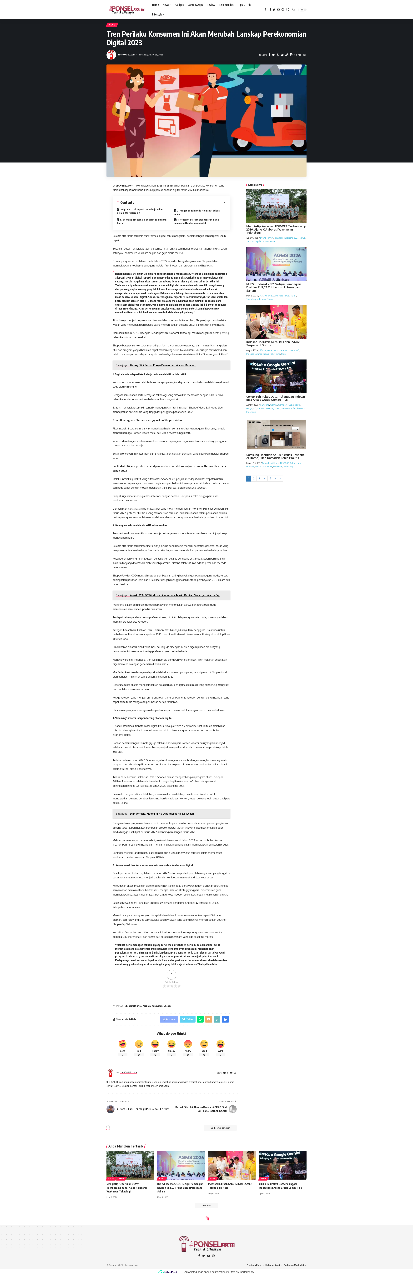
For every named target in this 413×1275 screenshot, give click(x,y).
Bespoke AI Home (270, 463)
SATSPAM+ (298, 408)
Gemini (273, 404)
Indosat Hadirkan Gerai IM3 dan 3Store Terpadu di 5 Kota (273, 343)
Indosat (279, 295)
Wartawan (270, 241)
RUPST (293, 295)
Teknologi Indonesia (256, 299)
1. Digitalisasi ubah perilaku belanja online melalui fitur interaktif (140, 211)
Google (296, 404)
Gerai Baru (284, 350)
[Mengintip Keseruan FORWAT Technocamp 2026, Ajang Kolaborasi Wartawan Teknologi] (130, 1165)
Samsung (288, 466)
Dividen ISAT (268, 295)
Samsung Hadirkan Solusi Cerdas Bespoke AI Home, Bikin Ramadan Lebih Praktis (275, 456)
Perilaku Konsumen (152, 1005)
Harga (249, 408)
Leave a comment (222, 1128)
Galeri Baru (272, 350)
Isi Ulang (270, 408)
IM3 (255, 408)
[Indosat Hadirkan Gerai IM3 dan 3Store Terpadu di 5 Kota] (232, 1165)
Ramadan (277, 466)
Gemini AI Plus (285, 404)
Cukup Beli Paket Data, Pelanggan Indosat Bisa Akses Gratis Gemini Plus (275, 398)
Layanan (258, 353)
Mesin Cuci (260, 466)
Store (284, 353)
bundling (264, 404)
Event (263, 237)
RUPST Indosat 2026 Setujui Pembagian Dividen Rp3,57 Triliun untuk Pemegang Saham (273, 287)
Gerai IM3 (294, 350)
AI (261, 295)
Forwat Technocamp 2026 (286, 237)
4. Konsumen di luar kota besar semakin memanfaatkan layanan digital (196, 221)
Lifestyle (250, 466)
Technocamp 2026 (255, 241)
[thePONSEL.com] (126, 10)
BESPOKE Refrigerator (290, 463)
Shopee (171, 185)
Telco (270, 299)
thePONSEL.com (126, 54)
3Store (263, 350)
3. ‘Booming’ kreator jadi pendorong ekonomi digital (141, 221)
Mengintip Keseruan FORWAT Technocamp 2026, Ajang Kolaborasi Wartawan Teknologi (276, 229)
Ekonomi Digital (133, 1005)
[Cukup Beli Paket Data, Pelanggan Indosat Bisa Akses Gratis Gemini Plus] (283, 1165)
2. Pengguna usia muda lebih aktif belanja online (197, 212)
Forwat (270, 237)
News (112, 25)
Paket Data (275, 353)
